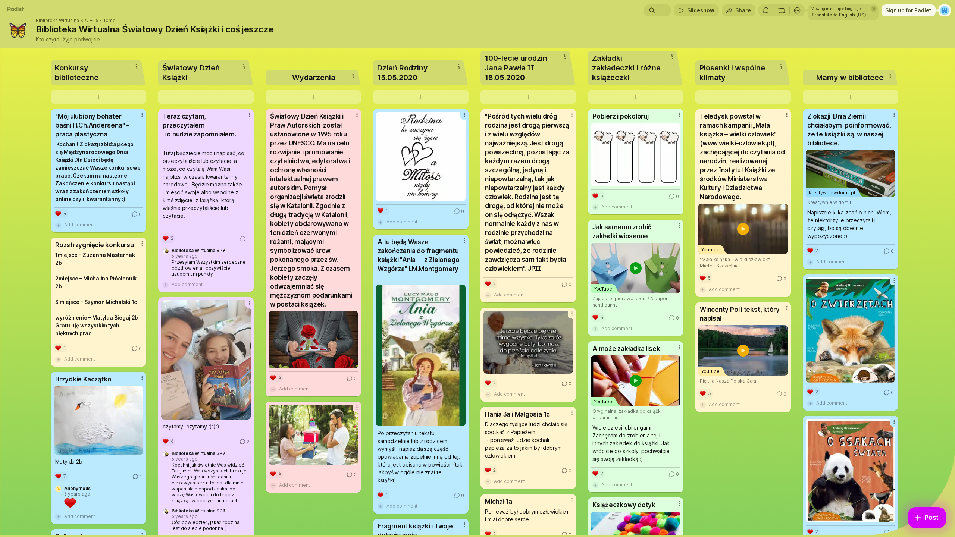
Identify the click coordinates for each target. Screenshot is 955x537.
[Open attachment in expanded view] (98, 420)
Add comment (79, 224)
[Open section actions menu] (136, 66)
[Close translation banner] (874, 9)
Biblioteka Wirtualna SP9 (62, 20)
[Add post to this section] (98, 97)
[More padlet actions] (797, 10)
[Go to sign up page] (945, 10)
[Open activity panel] (765, 10)
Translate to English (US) (838, 15)
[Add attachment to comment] (58, 224)
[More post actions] (142, 115)
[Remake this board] (781, 10)
